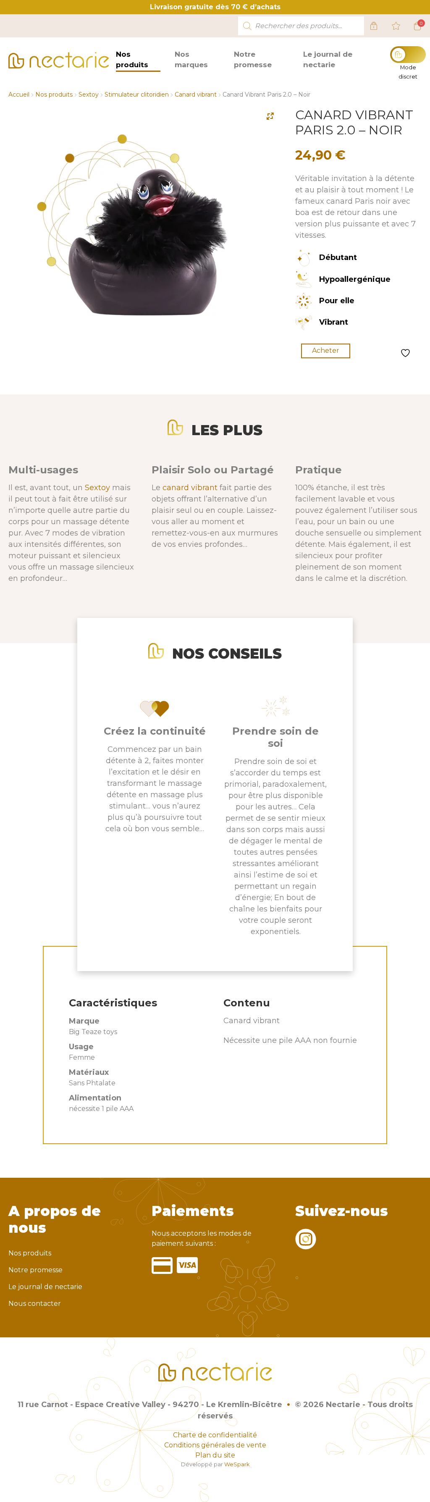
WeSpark (236, 1464)
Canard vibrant (196, 94)
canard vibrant (190, 487)
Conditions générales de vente (215, 1445)
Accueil (18, 94)
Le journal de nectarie (327, 59)
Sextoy (89, 94)
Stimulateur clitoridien (137, 94)
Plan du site (215, 1455)
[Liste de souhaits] (396, 26)
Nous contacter (34, 1304)
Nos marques (191, 59)
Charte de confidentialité (215, 1435)
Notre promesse (253, 59)
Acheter (325, 350)
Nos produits (132, 59)
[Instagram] (305, 1244)
